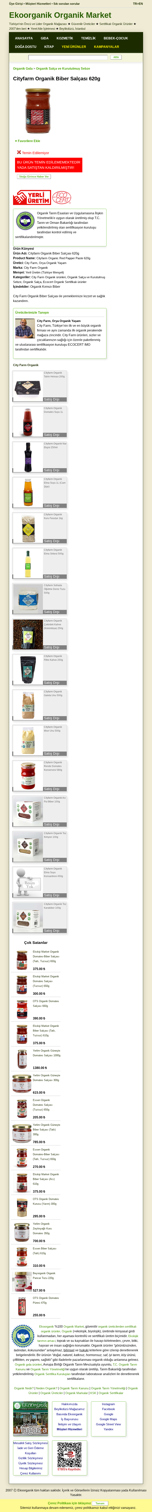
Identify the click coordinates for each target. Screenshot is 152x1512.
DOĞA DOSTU (25, 46)
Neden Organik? (46, 1388)
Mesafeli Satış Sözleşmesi (30, 1443)
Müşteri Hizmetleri (69, 1429)
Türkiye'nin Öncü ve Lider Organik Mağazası (38, 24)
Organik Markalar (76, 1393)
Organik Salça (32, 282)
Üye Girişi (16, 3)
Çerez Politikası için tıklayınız (69, 1503)
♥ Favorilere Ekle (27, 141)
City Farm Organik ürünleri (48, 277)
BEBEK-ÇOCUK (116, 38)
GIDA (45, 38)
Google (108, 1414)
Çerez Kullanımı (30, 1473)
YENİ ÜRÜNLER (74, 46)
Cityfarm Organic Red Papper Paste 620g (63, 258)
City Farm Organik (36, 267)
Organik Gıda (23, 68)
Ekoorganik (46, 1326)
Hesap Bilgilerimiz (31, 1468)
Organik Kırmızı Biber (36, 286)
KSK (93, 1393)
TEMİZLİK (88, 38)
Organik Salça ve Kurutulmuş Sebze (63, 68)
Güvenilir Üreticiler (83, 24)
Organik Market (74, 1326)
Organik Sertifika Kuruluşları (52, 1374)
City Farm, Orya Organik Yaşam (45, 263)
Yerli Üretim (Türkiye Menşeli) (45, 272)
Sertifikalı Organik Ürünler (116, 24)
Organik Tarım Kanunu (74, 1388)
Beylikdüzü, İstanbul (72, 28)
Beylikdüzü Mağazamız (69, 1409)
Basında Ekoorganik (69, 1414)
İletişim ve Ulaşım (69, 1424)
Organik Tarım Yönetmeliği (47, 1369)
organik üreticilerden (111, 1326)
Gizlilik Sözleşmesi (30, 1458)
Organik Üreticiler (51, 1393)
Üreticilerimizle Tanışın (32, 312)
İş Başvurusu (69, 1419)
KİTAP (49, 46)
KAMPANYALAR (106, 46)
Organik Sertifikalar (111, 1393)
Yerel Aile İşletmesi (43, 28)
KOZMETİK (65, 38)
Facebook (108, 1409)
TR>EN (138, 3)
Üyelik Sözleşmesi (30, 1463)
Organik (67, 1331)
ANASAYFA (24, 38)
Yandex (108, 1429)
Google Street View (108, 1424)
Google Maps (108, 1419)
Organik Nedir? (24, 1388)
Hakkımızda (69, 1404)
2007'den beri (17, 28)
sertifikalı (130, 1326)
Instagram (108, 1404)
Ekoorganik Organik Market (60, 15)
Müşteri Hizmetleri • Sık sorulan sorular (53, 3)
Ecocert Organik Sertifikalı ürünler (64, 282)
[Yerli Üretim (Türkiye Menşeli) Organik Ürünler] (32, 206)
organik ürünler (50, 1331)
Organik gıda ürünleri (28, 1364)
